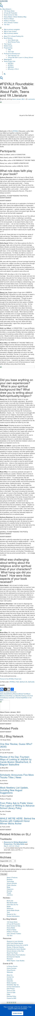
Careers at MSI (11, 998)
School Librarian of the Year (15, 951)
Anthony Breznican (13, 694)
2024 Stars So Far (12, 904)
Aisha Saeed (4, 694)
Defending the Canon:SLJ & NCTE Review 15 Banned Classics (17, 946)
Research (10, 959)
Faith (17, 682)
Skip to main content (10, 31)
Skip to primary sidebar (11, 33)
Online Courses (11, 968)
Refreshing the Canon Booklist (16, 949)
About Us (9, 975)
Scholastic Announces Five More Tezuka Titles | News (17, 776)
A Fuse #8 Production (10, 13)
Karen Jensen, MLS (18, 99)
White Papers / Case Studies (15, 961)
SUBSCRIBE (4, 1)
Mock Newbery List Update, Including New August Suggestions (14, 790)
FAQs (8, 994)
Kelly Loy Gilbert (14, 696)
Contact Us (10, 977)
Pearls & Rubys (11, 930)
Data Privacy (11, 989)
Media (9, 906)
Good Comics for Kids (10, 15)
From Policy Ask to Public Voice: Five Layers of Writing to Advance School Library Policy (17, 805)
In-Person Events (12, 966)
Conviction (6, 696)
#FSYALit (15, 131)
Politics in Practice (9, 21)
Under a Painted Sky (17, 698)
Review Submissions (13, 916)
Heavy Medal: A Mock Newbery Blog (15, 17)
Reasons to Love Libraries (15, 941)
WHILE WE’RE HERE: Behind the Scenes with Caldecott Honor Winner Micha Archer (17, 821)
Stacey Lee (7, 698)
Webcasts (10, 972)
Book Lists (10, 901)
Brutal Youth (23, 694)
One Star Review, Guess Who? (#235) (16, 745)
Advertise (10, 979)
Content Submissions (13, 987)
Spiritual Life (23, 682)
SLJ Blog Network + (6, 9)
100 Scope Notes (9, 11)
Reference (10, 908)
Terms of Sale (11, 992)
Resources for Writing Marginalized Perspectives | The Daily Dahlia (15, 843)
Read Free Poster (12, 953)
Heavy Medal (11, 928)
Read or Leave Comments (8, 692)
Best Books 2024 (12, 903)
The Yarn (7, 24)
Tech (8, 912)
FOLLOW (4, 874)
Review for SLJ (11, 914)
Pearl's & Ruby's (9, 19)
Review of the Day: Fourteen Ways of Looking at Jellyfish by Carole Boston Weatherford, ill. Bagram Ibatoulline (16, 760)
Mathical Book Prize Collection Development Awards (16, 956)
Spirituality (31, 682)
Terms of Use (11, 990)
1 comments (31, 99)
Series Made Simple (13, 910)
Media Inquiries (11, 983)
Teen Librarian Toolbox (11, 22)
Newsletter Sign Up (13, 985)
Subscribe (10, 981)
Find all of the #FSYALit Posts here (10, 679)
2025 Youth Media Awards (15, 943)
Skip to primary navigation (12, 29)
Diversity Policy (11, 996)
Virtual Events (11, 970)
